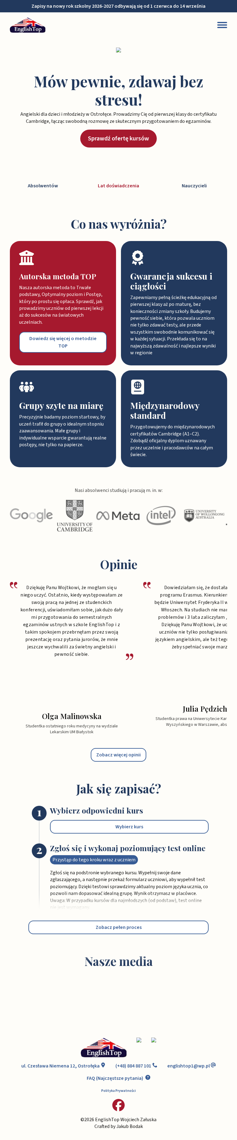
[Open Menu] (222, 25)
